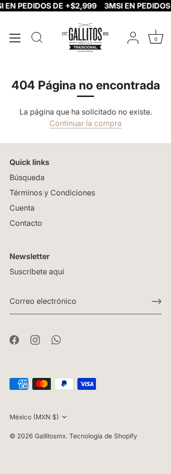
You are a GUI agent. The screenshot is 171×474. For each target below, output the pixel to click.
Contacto (26, 223)
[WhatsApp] (56, 339)
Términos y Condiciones (52, 192)
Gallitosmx (50, 436)
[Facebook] (14, 339)
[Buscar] (37, 39)
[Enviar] (157, 301)
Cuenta (22, 208)
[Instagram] (35, 339)
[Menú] (15, 38)
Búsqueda (27, 177)
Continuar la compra (85, 123)
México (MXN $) (34, 417)
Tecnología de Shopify (103, 436)
